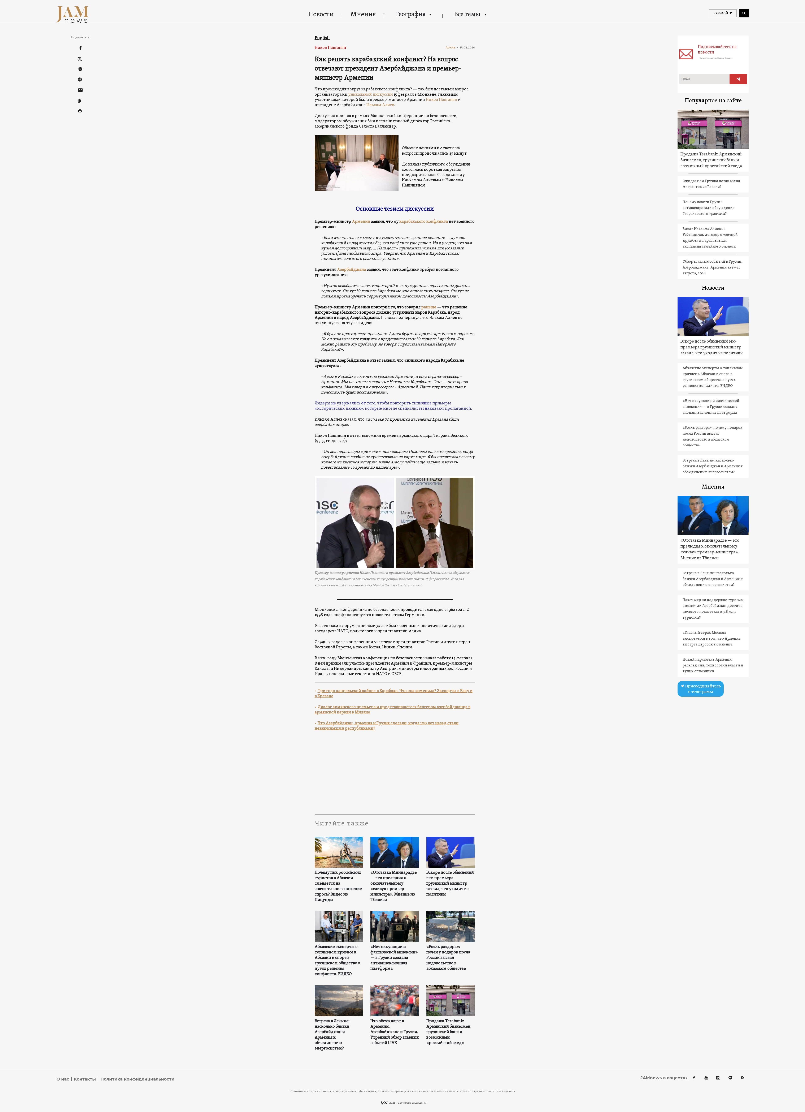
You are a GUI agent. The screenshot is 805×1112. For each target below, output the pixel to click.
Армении (361, 221)
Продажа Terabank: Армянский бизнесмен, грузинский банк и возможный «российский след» (448, 1032)
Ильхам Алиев (380, 105)
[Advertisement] (395, 772)
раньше (428, 307)
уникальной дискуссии (370, 94)
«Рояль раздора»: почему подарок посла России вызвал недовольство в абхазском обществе (448, 957)
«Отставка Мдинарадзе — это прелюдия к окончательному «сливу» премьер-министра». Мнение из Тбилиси (393, 886)
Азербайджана (351, 269)
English (322, 37)
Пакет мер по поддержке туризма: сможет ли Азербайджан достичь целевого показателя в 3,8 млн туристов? (713, 609)
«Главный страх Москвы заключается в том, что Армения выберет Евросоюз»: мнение (711, 638)
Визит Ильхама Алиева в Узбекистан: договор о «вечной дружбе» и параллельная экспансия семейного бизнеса (710, 238)
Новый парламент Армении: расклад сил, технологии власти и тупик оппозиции (713, 665)
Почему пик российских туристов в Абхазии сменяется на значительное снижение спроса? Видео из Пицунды (338, 886)
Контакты (85, 1079)
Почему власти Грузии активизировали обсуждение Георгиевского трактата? (708, 208)
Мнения (363, 14)
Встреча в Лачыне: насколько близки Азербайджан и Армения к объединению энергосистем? (332, 1034)
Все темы (467, 14)
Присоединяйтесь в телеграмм (702, 689)
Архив (452, 47)
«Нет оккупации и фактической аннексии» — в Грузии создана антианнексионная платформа (394, 957)
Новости (321, 14)
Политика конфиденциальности (137, 1079)
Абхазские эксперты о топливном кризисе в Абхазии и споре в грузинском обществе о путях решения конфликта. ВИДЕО (337, 960)
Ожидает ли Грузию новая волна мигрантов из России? (711, 184)
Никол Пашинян (330, 48)
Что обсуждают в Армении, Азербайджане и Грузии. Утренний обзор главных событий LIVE (394, 1032)
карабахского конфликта (423, 221)
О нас (62, 1079)
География (411, 14)
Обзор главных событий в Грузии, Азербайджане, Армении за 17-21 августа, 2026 (712, 267)
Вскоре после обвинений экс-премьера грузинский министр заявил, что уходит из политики (450, 883)
